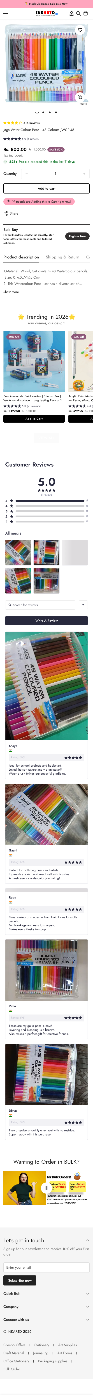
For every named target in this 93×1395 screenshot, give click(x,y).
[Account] (71, 13)
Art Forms (64, 1353)
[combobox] (83, 604)
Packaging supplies (52, 1361)
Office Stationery (16, 1361)
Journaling (40, 1353)
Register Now (77, 236)
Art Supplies (67, 1345)
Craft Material (13, 1353)
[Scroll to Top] (84, 1371)
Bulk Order (11, 1369)
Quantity (10, 173)
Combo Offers (14, 1345)
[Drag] (46, 1188)
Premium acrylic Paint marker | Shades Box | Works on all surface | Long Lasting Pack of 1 (32, 398)
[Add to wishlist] (80, 30)
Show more (11, 292)
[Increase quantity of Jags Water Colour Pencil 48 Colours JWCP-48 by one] (84, 174)
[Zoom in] (80, 97)
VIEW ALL (46, 438)
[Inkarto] (46, 13)
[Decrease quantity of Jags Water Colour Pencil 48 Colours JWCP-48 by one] (26, 174)
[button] (85, 13)
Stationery (41, 1345)
